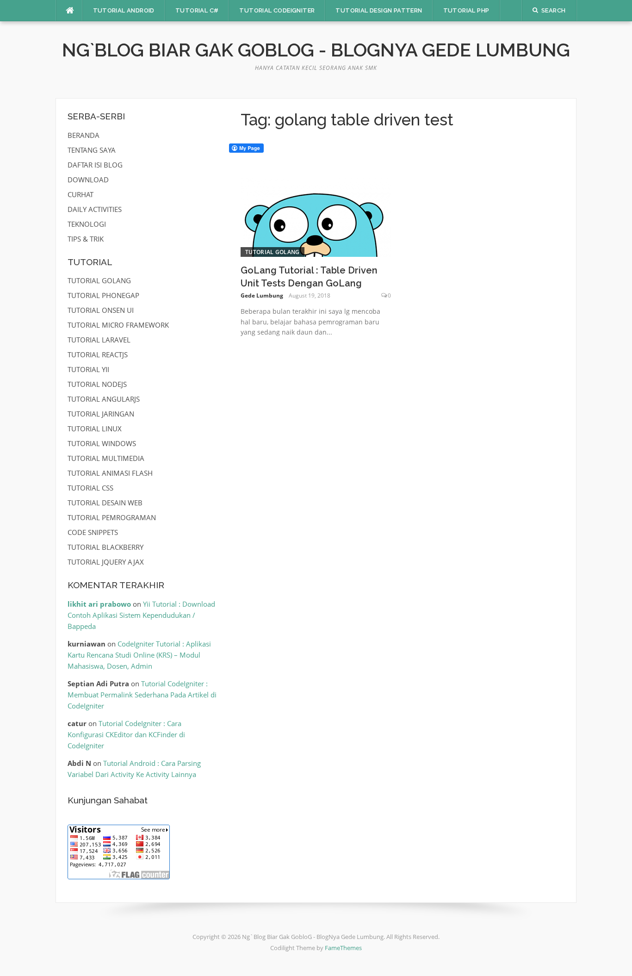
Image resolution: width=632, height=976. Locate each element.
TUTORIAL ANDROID (124, 10)
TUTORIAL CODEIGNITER (277, 10)
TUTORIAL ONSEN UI (101, 310)
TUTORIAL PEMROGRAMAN (112, 517)
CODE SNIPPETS (93, 532)
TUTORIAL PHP (466, 10)
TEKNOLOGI (87, 224)
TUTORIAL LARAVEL (99, 339)
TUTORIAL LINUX (95, 428)
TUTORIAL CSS (90, 487)
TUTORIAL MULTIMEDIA (106, 458)
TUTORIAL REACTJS (98, 354)
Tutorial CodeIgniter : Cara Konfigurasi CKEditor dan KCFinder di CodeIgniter (126, 734)
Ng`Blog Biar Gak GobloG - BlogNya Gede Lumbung (316, 50)
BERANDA (83, 135)
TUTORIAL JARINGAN (101, 413)
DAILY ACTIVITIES (95, 209)
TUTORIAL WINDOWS (102, 443)
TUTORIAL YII (88, 369)
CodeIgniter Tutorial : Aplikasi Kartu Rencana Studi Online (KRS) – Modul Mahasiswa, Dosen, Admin (139, 655)
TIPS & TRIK (86, 238)
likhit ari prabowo (99, 604)
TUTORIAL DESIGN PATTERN (378, 10)
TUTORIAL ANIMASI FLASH (110, 473)
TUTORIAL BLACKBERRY (105, 547)
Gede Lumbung (262, 295)
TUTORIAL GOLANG (272, 252)
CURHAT (80, 194)
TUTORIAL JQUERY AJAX (106, 561)
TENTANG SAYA (92, 150)
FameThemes (343, 948)
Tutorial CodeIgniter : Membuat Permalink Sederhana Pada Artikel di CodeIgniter (142, 694)
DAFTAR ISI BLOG (95, 164)
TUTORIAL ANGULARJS (104, 399)
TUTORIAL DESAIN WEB (105, 502)
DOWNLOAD (88, 179)
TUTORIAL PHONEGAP (103, 295)
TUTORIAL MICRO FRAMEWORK (118, 324)
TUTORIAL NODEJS (97, 384)
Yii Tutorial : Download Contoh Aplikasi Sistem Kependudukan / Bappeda (141, 615)
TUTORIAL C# (196, 10)
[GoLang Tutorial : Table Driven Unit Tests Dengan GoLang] (316, 216)
